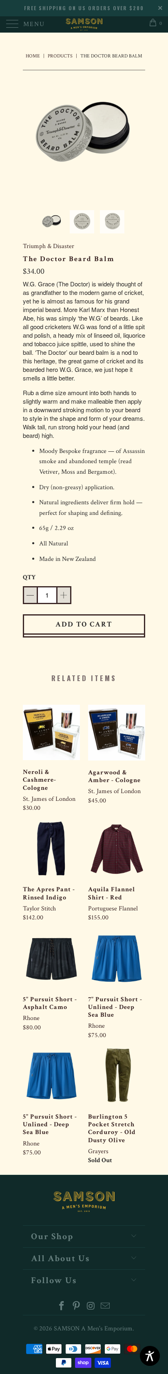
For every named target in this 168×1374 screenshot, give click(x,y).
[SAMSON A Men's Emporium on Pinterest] (76, 1307)
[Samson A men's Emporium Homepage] (84, 24)
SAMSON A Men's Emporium (93, 1328)
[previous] (30, 133)
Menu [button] (34, 24)
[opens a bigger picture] (84, 133)
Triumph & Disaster (48, 246)
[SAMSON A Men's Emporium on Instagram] (91, 1307)
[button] (30, 595)
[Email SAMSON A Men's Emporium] (105, 1307)
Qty (29, 577)
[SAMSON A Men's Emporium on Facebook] (62, 1307)
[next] (137, 133)
